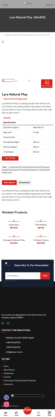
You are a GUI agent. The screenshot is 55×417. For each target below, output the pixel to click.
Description (9, 182)
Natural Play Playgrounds (26, 35)
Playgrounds (9, 35)
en (5, 413)
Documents (24, 182)
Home (6, 366)
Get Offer (10, 158)
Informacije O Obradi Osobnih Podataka (20, 381)
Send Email (49, 5)
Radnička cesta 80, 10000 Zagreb (20, 338)
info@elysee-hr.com (14, 352)
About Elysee (9, 370)
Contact (7, 377)
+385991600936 (13, 342)
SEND (45, 276)
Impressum (8, 384)
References (9, 373)
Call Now (5, 5)
